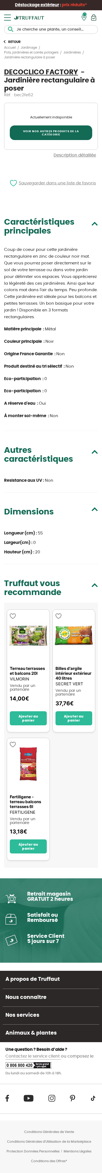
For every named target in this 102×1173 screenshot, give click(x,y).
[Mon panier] (93, 17)
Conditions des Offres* (49, 1161)
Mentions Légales (77, 1151)
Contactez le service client (33, 1056)
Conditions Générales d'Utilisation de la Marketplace (49, 1141)
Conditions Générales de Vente (49, 1132)
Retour (14, 42)
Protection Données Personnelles (33, 1151)
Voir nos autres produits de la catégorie (51, 133)
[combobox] (51, 29)
